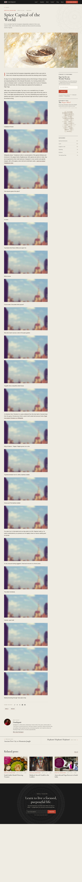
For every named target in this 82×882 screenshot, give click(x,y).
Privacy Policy (67, 95)
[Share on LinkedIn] (22, 705)
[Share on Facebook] (25, 705)
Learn (36, 2)
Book (47, 2)
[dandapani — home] (10, 2)
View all (76, 752)
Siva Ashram (65, 127)
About (62, 2)
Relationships (64, 117)
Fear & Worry (68, 115)
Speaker (42, 2)
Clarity (69, 121)
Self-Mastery (64, 121)
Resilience (72, 129)
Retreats (70, 116)
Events (52, 2)
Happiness (67, 129)
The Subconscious (66, 113)
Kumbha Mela (64, 126)
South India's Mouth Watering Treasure (13, 776)
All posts (7, 7)
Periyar (13, 708)
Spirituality (71, 113)
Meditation (64, 112)
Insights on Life (68, 146)
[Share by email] (17, 705)
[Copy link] (15, 705)
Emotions (65, 123)
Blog (58, 2)
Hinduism (68, 152)
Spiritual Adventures (10, 10)
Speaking (68, 149)
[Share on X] (20, 705)
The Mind (72, 115)
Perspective (71, 127)
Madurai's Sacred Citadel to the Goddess (39, 776)
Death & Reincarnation (72, 124)
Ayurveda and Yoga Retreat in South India (66, 776)
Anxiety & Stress (71, 123)
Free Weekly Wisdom (71, 2)
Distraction (72, 120)
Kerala (6, 708)
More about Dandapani (18, 732)
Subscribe (63, 91)
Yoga (67, 124)
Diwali (69, 126)
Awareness (70, 112)
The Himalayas (66, 118)
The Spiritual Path (68, 155)
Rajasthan (69, 131)
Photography (71, 118)
